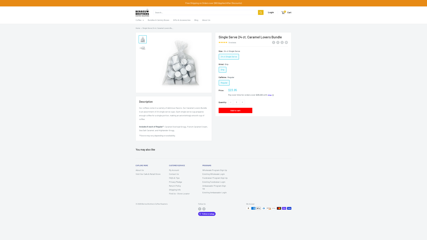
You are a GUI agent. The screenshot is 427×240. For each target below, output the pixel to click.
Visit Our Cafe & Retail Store (148, 174)
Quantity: (223, 102)
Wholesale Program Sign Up (214, 170)
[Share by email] (286, 42)
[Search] (261, 12)
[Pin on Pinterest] (277, 42)
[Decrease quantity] (230, 102)
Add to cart (235, 110)
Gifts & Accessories (181, 20)
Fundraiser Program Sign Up (215, 178)
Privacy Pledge (175, 182)
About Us (206, 20)
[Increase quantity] (242, 102)
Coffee (138, 20)
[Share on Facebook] (273, 42)
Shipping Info (175, 189)
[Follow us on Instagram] (203, 208)
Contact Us (174, 174)
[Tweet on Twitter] (282, 42)
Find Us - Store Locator (179, 193)
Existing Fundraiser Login (213, 182)
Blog (196, 20)
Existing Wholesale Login (213, 174)
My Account (174, 170)
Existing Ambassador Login (214, 192)
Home (138, 28)
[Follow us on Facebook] (199, 208)
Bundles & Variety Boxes (158, 20)
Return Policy (175, 186)
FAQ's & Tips (174, 178)
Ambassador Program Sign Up (214, 187)
